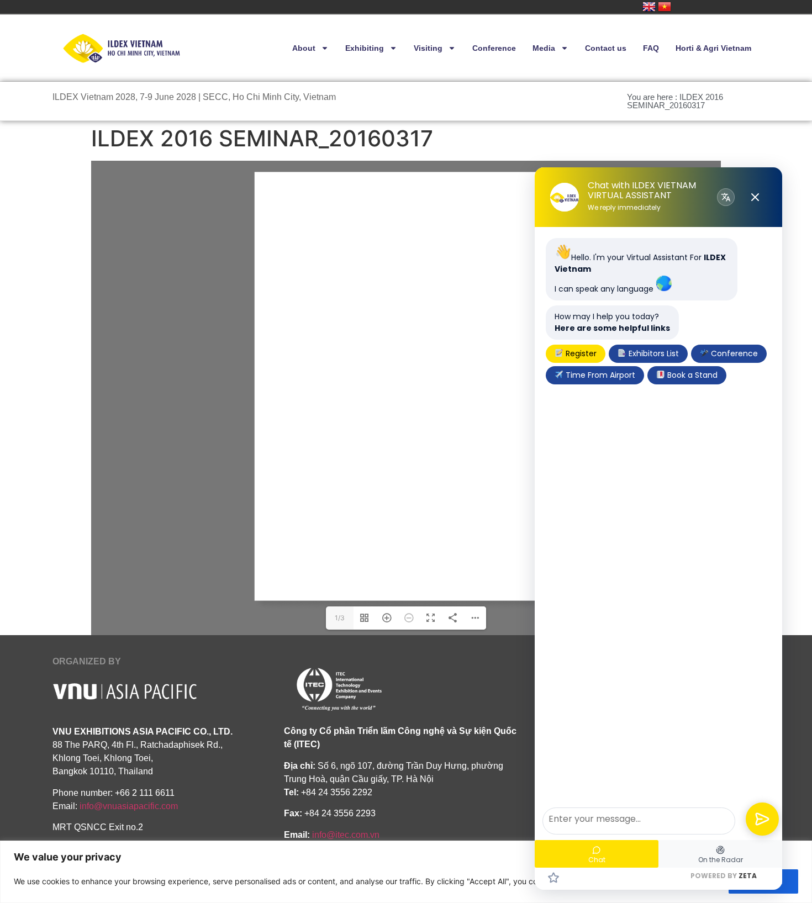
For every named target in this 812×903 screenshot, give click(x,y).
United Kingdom (649, 6)
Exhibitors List (652, 353)
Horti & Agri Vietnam (713, 48)
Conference (494, 48)
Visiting (428, 48)
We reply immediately (624, 208)
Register (580, 353)
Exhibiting (364, 48)
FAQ (651, 48)
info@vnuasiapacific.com (129, 806)
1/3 (340, 618)
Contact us (605, 48)
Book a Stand (691, 375)
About (303, 48)
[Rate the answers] (553, 878)
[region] (406, 872)
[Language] (726, 197)
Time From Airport (599, 375)
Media (543, 48)
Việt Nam (664, 6)
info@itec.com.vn (345, 834)
